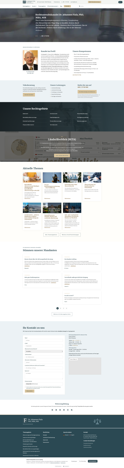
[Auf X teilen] (56, 410)
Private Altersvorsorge (55, 121)
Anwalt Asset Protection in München (31, 455)
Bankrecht (25, 113)
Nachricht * (27, 370)
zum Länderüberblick (62, 155)
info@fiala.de (74, 1)
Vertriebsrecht (53, 124)
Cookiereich (67, 466)
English (72, 435)
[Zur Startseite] (29, 2)
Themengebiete (42, 6)
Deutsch (67, 435)
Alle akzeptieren (92, 461)
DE (119, 2)
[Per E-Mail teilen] (67, 410)
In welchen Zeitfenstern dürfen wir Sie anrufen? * (35, 365)
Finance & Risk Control (28, 124)
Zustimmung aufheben (88, 447)
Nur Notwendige (82, 461)
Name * (26, 337)
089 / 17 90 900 (66, 1)
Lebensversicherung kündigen (29, 437)
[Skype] (71, 410)
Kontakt (67, 6)
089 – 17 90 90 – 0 (77, 340)
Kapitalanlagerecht (54, 117)
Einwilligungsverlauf (87, 445)
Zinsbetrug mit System (27, 444)
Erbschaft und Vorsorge (28, 121)
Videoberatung (95, 2)
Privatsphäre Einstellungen (88, 443)
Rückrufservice (57, 1)
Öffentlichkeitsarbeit (52, 6)
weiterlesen (27, 265)
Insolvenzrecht (53, 113)
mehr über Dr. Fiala (77, 74)
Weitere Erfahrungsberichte (62, 314)
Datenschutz (46, 442)
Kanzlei (34, 6)
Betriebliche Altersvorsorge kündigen (31, 448)
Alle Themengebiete (51, 234)
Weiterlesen (27, 198)
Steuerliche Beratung (82, 113)
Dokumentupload (28, 381)
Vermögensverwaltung (82, 117)
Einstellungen (74, 461)
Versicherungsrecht (82, 121)
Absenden (30, 391)
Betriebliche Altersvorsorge (29, 117)
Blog (61, 6)
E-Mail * (26, 343)
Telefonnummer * (28, 354)
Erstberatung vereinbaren (87, 91)
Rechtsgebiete (26, 6)
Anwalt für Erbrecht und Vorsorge (30, 446)
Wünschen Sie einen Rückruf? (31, 348)
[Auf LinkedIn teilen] (64, 410)
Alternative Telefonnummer (30, 359)
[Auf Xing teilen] (60, 410)
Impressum (45, 439)
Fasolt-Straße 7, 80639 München (45, 1)
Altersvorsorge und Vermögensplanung (31, 435)
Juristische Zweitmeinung (49, 437)
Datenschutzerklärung (55, 462)
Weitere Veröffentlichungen (70, 234)
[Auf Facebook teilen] (52, 410)
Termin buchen (29, 94)
